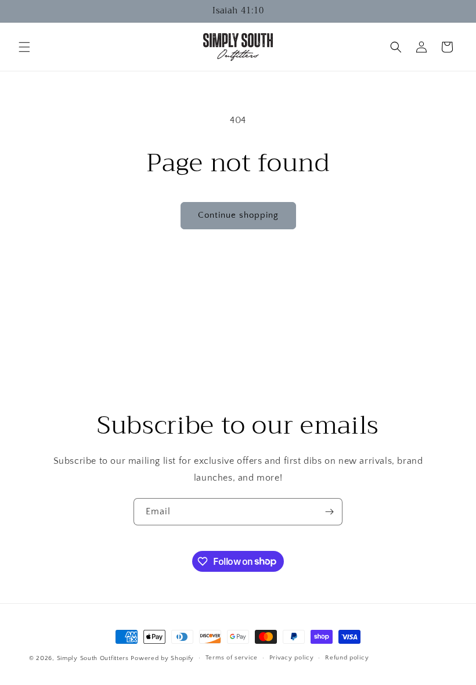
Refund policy (347, 657)
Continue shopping (238, 215)
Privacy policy (291, 657)
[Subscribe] (329, 511)
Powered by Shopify (162, 658)
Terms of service (231, 657)
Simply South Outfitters (93, 658)
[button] (24, 47)
